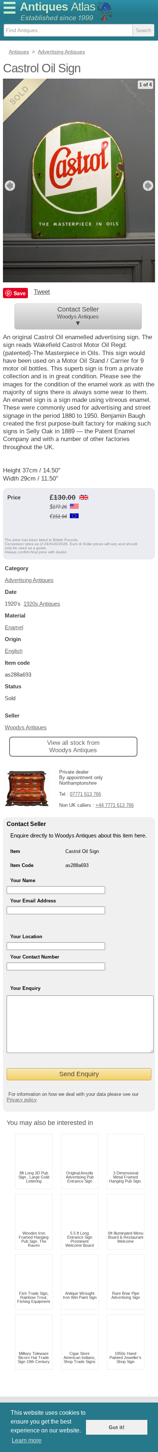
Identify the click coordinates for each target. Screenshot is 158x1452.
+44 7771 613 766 (115, 805)
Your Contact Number (34, 957)
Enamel (14, 627)
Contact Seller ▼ (78, 316)
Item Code (21, 865)
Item (15, 851)
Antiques (57, 6)
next (149, 185)
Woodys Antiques (26, 727)
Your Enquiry (25, 988)
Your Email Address (33, 901)
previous (9, 185)
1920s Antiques (42, 604)
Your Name (22, 880)
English (13, 651)
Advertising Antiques (29, 580)
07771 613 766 (85, 794)
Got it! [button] (117, 1427)
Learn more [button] (27, 1440)
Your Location (26, 936)
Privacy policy (21, 1099)
